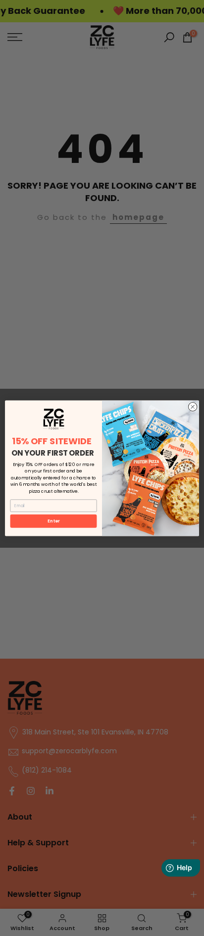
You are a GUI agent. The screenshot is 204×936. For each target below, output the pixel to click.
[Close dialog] (192, 406)
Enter (53, 521)
